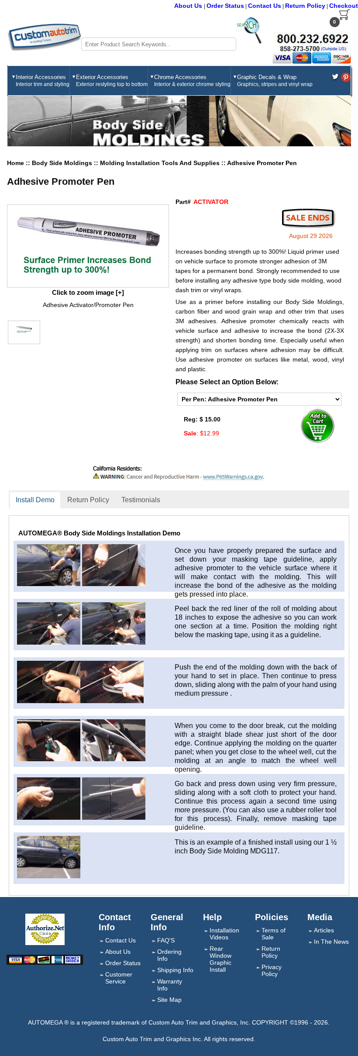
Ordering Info (169, 955)
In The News (331, 941)
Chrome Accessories (192, 80)
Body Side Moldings (63, 162)
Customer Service (118, 978)
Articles (324, 930)
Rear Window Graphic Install (220, 959)
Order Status (225, 5)
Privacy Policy (272, 970)
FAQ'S (166, 940)
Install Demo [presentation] (35, 500)
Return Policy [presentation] (88, 500)
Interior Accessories (42, 80)
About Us (189, 5)
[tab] (35, 500)
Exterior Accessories (112, 80)
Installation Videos (224, 934)
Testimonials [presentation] (140, 500)
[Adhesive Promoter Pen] (87, 246)
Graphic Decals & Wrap (275, 80)
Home (15, 162)
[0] (344, 18)
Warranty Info (169, 985)
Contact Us (264, 5)
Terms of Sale (274, 934)
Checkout (343, 5)
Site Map (169, 999)
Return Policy (305, 5)
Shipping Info (175, 969)
